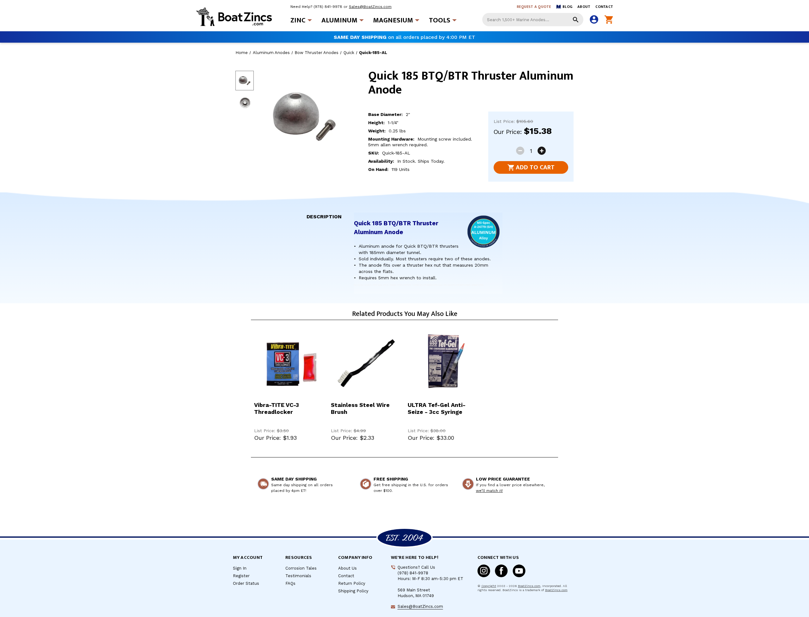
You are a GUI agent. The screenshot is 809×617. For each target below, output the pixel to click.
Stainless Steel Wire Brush (360, 408)
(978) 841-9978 (327, 6)
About (583, 6)
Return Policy (351, 583)
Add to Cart (535, 167)
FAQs (290, 583)
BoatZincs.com (529, 586)
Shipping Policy (353, 591)
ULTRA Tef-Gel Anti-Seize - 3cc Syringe (436, 408)
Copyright (488, 586)
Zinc (298, 20)
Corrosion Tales (301, 568)
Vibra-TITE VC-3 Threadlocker (276, 408)
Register (241, 575)
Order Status (246, 583)
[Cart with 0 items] (609, 19)
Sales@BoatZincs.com (370, 6)
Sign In (239, 568)
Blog (567, 6)
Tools (439, 20)
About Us (347, 568)
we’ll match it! (489, 490)
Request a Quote (534, 6)
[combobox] (532, 19)
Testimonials (298, 575)
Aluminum (339, 20)
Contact (604, 6)
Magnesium (393, 20)
